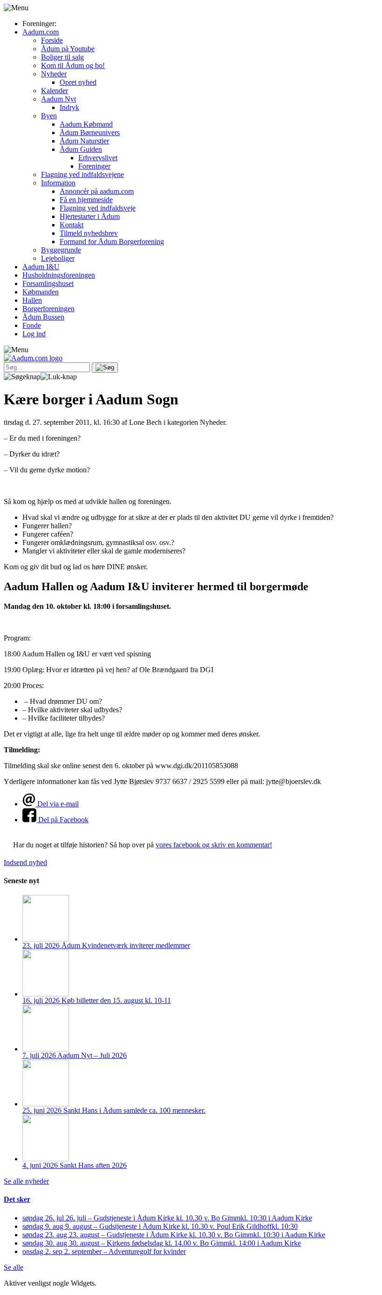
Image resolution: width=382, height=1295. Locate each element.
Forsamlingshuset (48, 283)
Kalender (54, 91)
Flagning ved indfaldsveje (98, 208)
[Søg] (105, 367)
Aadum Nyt (58, 99)
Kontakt (71, 225)
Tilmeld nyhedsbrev (89, 233)
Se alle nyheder (26, 1181)
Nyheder (54, 74)
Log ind (34, 334)
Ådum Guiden (81, 149)
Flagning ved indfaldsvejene (82, 174)
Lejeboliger (58, 258)
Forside (52, 40)
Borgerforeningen (48, 309)
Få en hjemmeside (86, 200)
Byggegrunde (61, 250)
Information (58, 183)
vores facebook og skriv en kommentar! (214, 845)
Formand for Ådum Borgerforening (112, 241)
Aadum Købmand (86, 124)
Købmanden (40, 292)
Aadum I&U (41, 267)
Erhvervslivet (97, 158)
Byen (49, 116)
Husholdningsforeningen (58, 275)
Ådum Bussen (43, 317)
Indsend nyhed (25, 862)
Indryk (69, 107)
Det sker (17, 1199)
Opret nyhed (78, 82)
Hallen (32, 300)
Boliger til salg (62, 57)
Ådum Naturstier (84, 141)
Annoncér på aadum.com (97, 191)
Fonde (31, 325)
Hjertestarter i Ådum (90, 216)
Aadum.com (40, 32)
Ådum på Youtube (68, 49)
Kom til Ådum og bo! (73, 65)
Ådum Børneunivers (90, 132)
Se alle (13, 1267)
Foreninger (94, 166)
